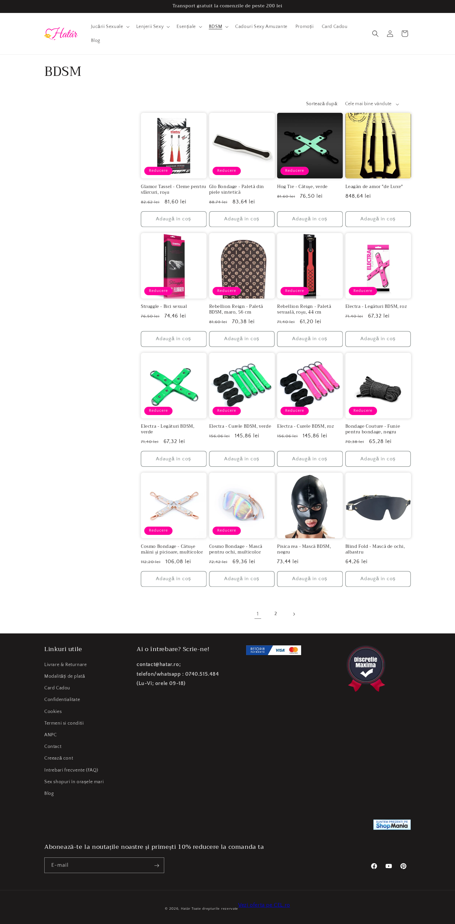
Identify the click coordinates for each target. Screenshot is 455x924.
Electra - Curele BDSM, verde (240, 426)
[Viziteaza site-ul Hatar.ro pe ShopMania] (392, 826)
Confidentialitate (62, 700)
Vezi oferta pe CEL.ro (264, 905)
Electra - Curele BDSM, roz (305, 426)
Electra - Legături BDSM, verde (167, 429)
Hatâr (186, 909)
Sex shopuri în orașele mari (74, 782)
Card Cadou (57, 688)
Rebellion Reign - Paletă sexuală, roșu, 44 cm (304, 309)
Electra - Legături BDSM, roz (376, 307)
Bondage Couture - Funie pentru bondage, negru (372, 429)
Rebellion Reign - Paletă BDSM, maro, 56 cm (236, 309)
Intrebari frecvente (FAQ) (71, 770)
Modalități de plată (64, 676)
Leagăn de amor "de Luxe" (374, 187)
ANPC (50, 735)
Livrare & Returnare (65, 664)
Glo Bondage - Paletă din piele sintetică (236, 189)
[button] (109, 27)
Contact (52, 746)
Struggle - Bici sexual (164, 307)
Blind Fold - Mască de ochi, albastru (375, 549)
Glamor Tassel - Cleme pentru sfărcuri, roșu (173, 189)
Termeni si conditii (64, 723)
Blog (49, 793)
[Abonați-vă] (156, 865)
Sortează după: (322, 104)
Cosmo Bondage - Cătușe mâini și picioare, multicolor (172, 549)
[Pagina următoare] (293, 614)
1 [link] (258, 614)
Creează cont (58, 758)
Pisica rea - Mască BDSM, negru (304, 549)
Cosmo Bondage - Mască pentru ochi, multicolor (236, 549)
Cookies (53, 711)
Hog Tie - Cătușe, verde (302, 187)
